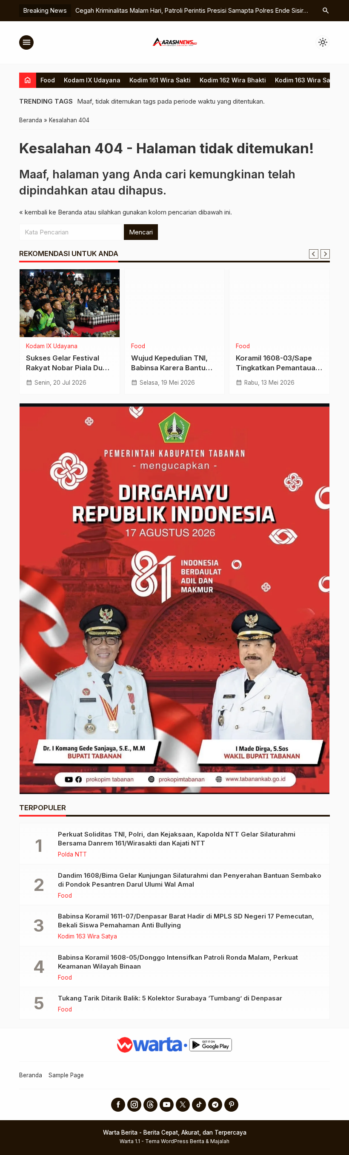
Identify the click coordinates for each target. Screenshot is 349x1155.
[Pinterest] (231, 1105)
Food (47, 80)
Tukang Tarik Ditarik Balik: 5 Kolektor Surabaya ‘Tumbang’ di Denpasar (170, 998)
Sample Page (66, 1075)
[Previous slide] (313, 254)
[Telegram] (215, 1105)
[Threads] (150, 1105)
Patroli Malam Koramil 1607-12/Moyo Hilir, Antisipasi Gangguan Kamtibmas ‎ (202, 10)
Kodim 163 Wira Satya (307, 80)
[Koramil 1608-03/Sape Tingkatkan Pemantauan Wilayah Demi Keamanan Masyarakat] (279, 303)
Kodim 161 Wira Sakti (160, 80)
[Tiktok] (199, 1105)
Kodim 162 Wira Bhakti (233, 80)
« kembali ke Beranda (50, 212)
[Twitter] (183, 1105)
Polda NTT (72, 855)
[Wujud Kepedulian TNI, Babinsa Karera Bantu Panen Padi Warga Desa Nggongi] (175, 303)
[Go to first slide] (325, 254)
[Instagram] (134, 1105)
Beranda (30, 1075)
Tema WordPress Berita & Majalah (187, 1141)
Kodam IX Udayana (92, 80)
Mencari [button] (141, 232)
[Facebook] (118, 1105)
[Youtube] (167, 1105)
